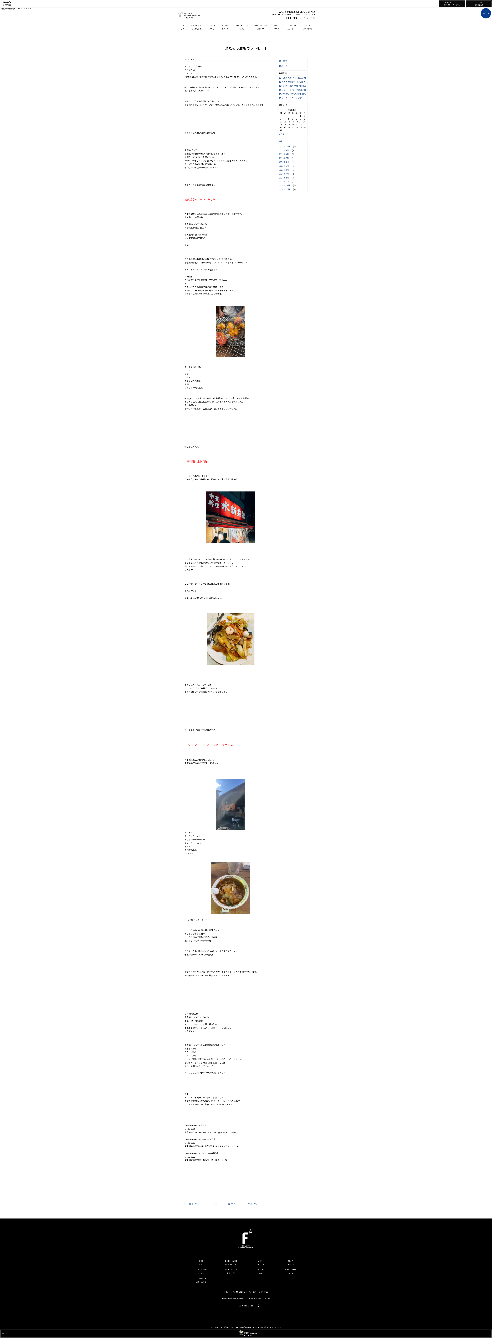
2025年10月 (284, 146)
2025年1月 (284, 181)
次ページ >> (253, 1204)
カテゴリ (283, 60)
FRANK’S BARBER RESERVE (250, 1327)
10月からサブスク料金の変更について (293, 78)
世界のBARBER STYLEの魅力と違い (293, 82)
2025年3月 (284, 173)
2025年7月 (284, 158)
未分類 (284, 65)
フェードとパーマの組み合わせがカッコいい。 (293, 89)
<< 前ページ (191, 1204)
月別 (281, 141)
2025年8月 (284, 154)
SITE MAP (215, 1327)
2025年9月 (284, 150)
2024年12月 (284, 185)
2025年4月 (284, 169)
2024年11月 (284, 189)
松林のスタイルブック (291, 97)
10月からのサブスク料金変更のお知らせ (293, 85)
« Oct (281, 134)
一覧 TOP (230, 1204)
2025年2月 (284, 177)
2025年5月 (284, 165)
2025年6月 (284, 161)
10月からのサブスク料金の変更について (293, 93)
